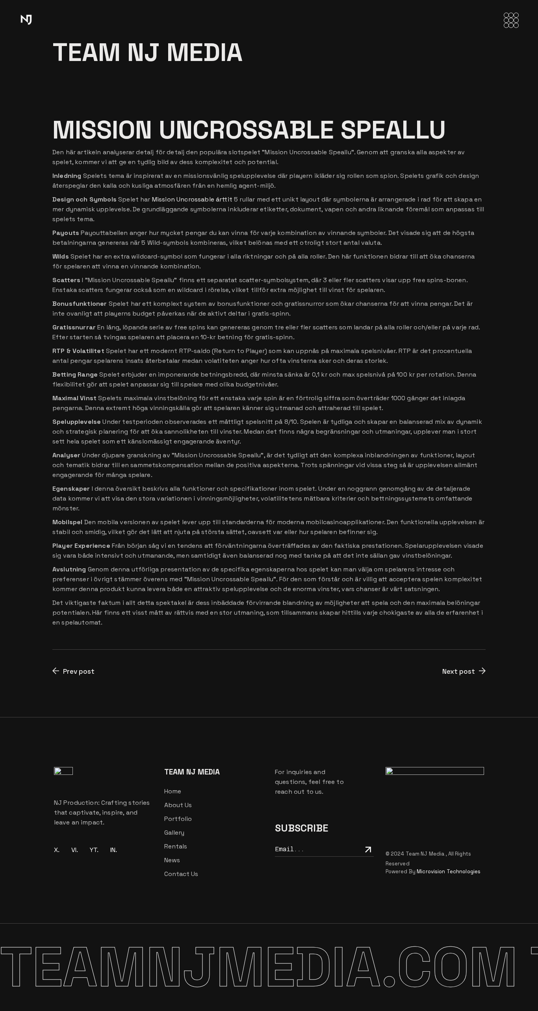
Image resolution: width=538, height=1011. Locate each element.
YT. (94, 850)
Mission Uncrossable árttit (192, 199)
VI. (74, 850)
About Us (178, 805)
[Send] (367, 849)
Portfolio (178, 819)
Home (172, 791)
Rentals (175, 846)
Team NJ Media (426, 853)
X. (56, 850)
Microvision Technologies (448, 871)
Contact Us (181, 874)
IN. (113, 850)
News (172, 860)
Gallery (174, 832)
